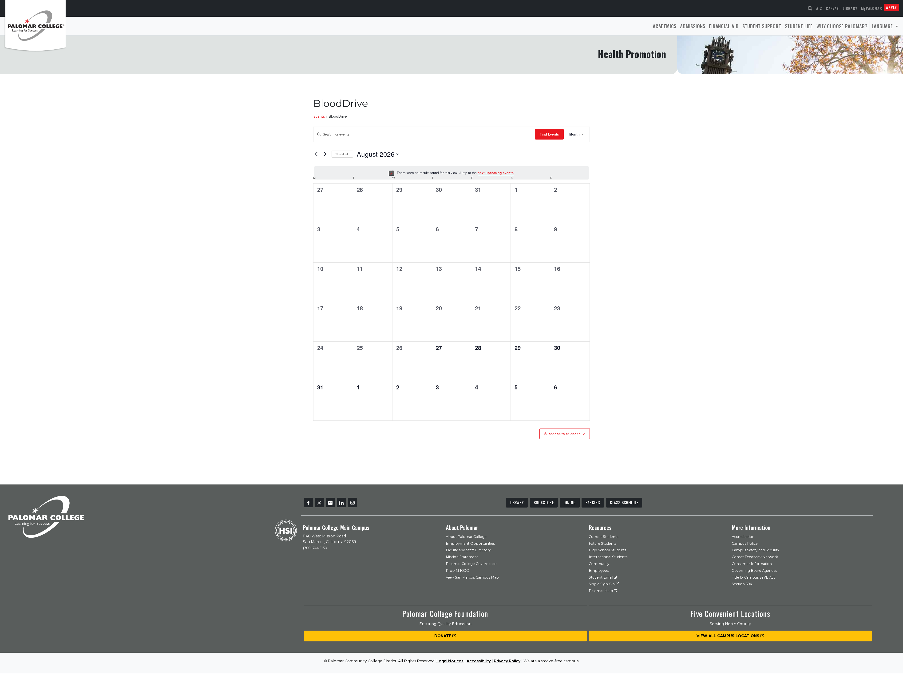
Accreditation (743, 537)
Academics (664, 26)
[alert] (451, 173)
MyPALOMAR (871, 8)
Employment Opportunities (470, 543)
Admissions (692, 26)
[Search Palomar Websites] (810, 8)
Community (599, 564)
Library (850, 8)
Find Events (549, 134)
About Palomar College (466, 537)
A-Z (819, 8)
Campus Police (745, 543)
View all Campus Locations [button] (728, 636)
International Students (608, 557)
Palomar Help (601, 591)
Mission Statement (462, 557)
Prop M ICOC (457, 570)
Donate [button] (443, 636)
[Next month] (325, 154)
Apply (891, 7)
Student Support (761, 26)
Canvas (832, 8)
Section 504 (742, 584)
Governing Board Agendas (754, 570)
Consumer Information (752, 564)
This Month (342, 154)
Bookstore (544, 502)
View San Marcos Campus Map (472, 577)
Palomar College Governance (471, 564)
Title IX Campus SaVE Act (753, 577)
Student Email (601, 577)
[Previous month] (316, 154)
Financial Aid (723, 26)
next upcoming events (496, 172)
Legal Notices (449, 661)
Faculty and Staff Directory (468, 550)
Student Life (799, 26)
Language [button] (883, 26)
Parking (593, 502)
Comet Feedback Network (755, 557)
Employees (599, 570)
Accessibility (479, 661)
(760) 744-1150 (315, 548)
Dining (570, 502)
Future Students (602, 543)
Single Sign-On (602, 584)
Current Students (603, 537)
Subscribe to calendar (562, 433)
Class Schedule (624, 502)
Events (319, 116)
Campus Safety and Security (755, 550)
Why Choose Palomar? (841, 26)
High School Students (607, 550)
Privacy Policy (507, 661)
